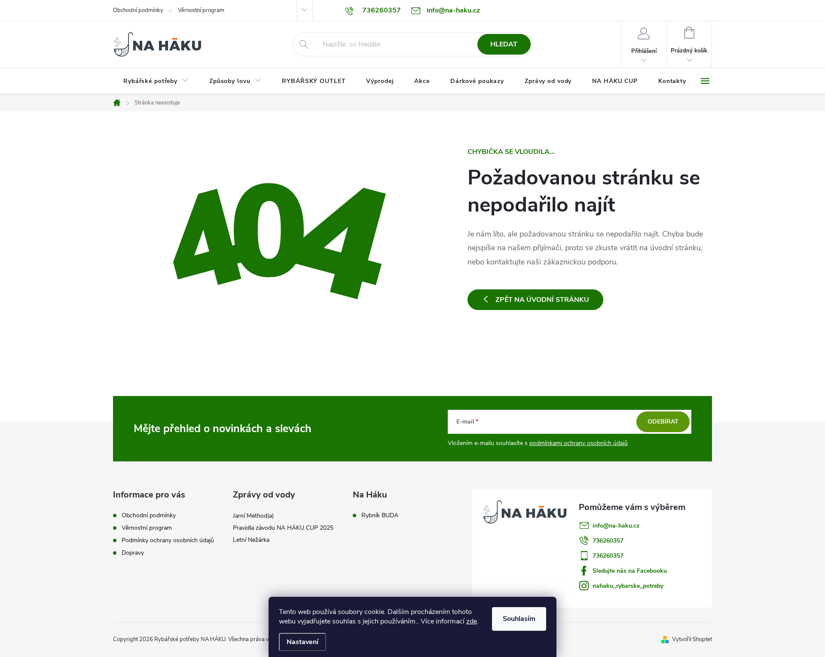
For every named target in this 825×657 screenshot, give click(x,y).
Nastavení (302, 642)
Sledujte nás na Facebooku (630, 571)
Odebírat (663, 422)
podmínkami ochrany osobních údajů (578, 443)
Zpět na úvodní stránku (542, 299)
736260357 (608, 541)
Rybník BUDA (379, 515)
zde (471, 621)
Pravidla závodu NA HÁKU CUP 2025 (283, 528)
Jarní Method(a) (253, 516)
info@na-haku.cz (616, 526)
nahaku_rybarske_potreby (628, 586)
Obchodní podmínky (138, 10)
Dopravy (133, 553)
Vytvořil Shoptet (692, 639)
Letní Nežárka (251, 540)
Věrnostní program (201, 10)
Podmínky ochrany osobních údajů (168, 540)
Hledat (503, 44)
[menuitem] (156, 81)
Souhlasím (519, 618)
